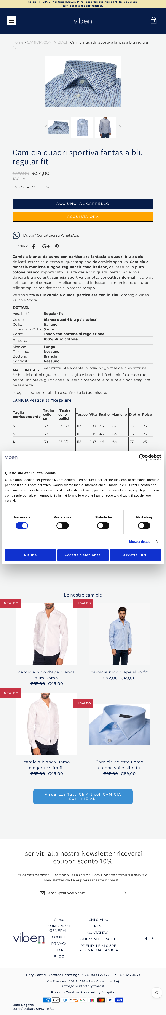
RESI (98, 926)
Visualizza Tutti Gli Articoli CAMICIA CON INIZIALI (83, 796)
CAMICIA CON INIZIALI (47, 42)
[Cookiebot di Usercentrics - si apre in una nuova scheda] (142, 457)
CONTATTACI (98, 933)
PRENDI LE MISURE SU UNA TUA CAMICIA (98, 948)
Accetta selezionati (83, 555)
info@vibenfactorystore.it (83, 986)
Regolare (62, 400)
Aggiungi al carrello (82, 204)
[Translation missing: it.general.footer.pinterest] (57, 246)
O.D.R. (59, 950)
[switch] (62, 525)
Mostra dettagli (140, 541)
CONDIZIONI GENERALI (59, 928)
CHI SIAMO (99, 920)
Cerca (59, 920)
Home (18, 42)
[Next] (118, 86)
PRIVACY (59, 943)
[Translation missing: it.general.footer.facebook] (34, 246)
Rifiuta (30, 555)
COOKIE (59, 937)
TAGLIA (19, 179)
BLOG (59, 957)
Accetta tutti (135, 555)
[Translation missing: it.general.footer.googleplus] (45, 246)
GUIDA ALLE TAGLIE (98, 939)
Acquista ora (83, 217)
